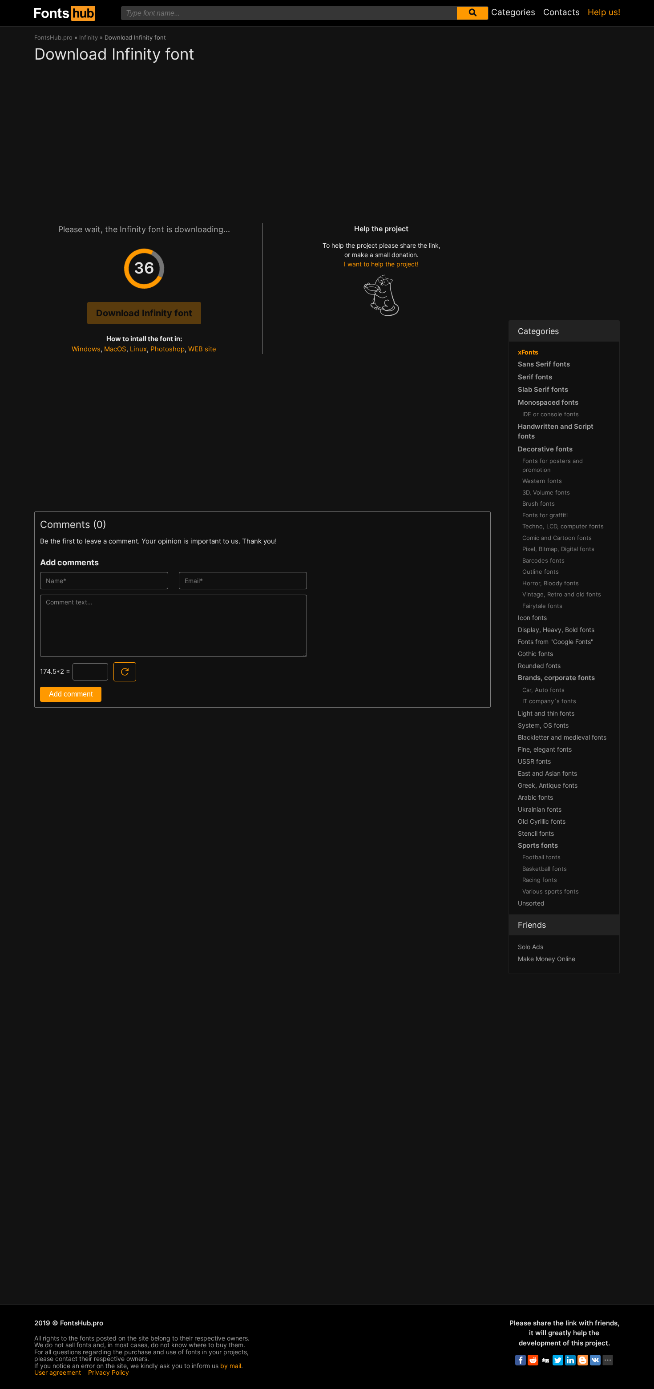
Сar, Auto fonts (543, 689)
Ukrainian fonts (539, 809)
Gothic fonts (535, 653)
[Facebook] (520, 1360)
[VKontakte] (595, 1360)
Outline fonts (540, 571)
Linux (138, 349)
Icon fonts (532, 617)
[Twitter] (558, 1360)
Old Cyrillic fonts (541, 821)
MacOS (115, 349)
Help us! (604, 12)
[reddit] (533, 1360)
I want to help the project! (381, 264)
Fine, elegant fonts (545, 749)
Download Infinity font (144, 313)
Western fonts (542, 480)
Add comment (71, 694)
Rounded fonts (539, 665)
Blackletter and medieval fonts (562, 737)
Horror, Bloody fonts (550, 583)
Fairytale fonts (542, 605)
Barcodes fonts (543, 560)
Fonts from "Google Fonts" (555, 641)
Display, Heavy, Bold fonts (556, 629)
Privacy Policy (108, 1372)
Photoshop (167, 349)
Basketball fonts (544, 868)
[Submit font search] (472, 13)
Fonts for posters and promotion (552, 465)
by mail (230, 1365)
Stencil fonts (536, 833)
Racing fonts (539, 879)
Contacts (561, 12)
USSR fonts (534, 761)
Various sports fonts (550, 891)
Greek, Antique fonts (547, 785)
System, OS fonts (543, 725)
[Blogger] (582, 1360)
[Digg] (545, 1360)
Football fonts (541, 857)
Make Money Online (546, 958)
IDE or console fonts (550, 414)
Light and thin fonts (546, 713)
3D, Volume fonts (546, 492)
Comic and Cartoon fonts (557, 537)
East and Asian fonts (547, 773)
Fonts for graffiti (545, 515)
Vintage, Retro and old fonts (561, 594)
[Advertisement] (262, 138)
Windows (86, 349)
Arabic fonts (535, 797)
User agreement (57, 1372)
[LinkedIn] (570, 1360)
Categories (513, 12)
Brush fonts (538, 503)
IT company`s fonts (549, 701)
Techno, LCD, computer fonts (563, 526)
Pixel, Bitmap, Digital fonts (558, 548)
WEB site (202, 349)
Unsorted (531, 903)
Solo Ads (530, 946)
